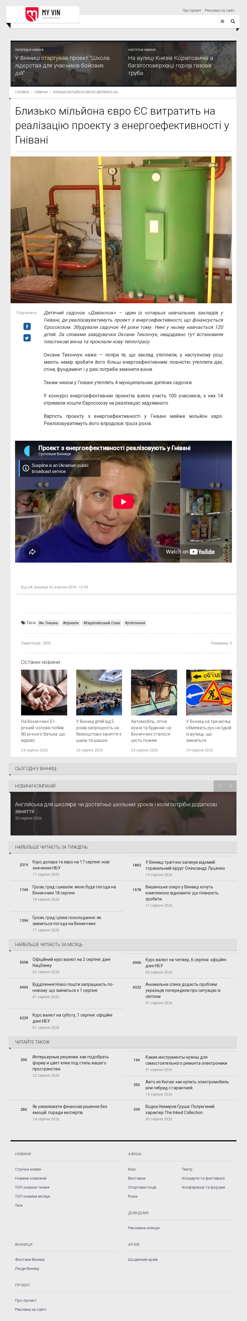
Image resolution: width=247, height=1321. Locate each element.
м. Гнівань (49, 623)
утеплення (136, 623)
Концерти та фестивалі (203, 1178)
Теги (19, 1205)
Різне (132, 1196)
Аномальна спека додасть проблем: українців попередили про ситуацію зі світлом (182, 990)
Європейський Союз (103, 623)
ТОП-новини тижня (32, 1187)
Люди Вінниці (27, 1268)
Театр (187, 1169)
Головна (22, 92)
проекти (72, 623)
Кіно (132, 1169)
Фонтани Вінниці (30, 1259)
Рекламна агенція (144, 1228)
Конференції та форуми (203, 1187)
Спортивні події (142, 1187)
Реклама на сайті (220, 10)
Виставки (136, 1178)
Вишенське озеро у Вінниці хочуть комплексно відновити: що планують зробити (182, 892)
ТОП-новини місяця (32, 1196)
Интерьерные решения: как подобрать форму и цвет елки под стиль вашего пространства (71, 1062)
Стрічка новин (28, 1169)
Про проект (192, 10)
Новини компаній (30, 1178)
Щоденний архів (143, 1259)
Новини (41, 92)
